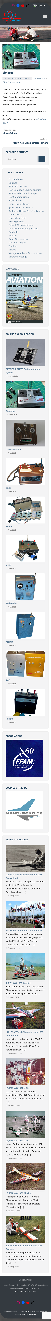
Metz (8, 567)
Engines (13, 183)
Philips (9, 721)
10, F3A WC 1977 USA (17, 1043)
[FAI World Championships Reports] (25, 857)
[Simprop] (25, 385)
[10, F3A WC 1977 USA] (25, 1015)
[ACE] (25, 654)
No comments (15, 82)
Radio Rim (11, 605)
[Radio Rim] (25, 577)
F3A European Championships (25, 190)
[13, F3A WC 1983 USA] (25, 1067)
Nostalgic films (16, 221)
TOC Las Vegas (17, 242)
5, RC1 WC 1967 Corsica (18, 938)
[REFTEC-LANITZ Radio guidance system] (25, 343)
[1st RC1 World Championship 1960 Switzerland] (25, 801)
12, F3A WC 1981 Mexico (18, 1148)
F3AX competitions (19, 197)
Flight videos (15, 200)
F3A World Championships (23, 193)
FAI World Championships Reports (24, 885)
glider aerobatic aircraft (21, 207)
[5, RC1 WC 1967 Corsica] (25, 910)
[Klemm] (25, 616)
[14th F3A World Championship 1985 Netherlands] (25, 959)
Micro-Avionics (13, 451)
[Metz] (25, 539)
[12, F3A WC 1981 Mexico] (25, 1120)
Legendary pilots (17, 218)
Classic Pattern (25, 1266)
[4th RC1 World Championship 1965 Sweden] (25, 1172)
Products (13, 232)
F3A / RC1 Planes (18, 186)
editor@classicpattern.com (25, 1246)
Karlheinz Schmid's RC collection (17, 78)
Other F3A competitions (21, 225)
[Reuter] (25, 500)
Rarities (13, 235)
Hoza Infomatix (30, 1269)
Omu (8, 490)
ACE (8, 682)
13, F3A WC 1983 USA (17, 1095)
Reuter (9, 528)
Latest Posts (15, 214)
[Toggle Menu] (45, 16)
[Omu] (25, 462)
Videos (12, 249)
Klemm (9, 644)
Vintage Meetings (18, 256)
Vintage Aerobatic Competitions (25, 253)
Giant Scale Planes (19, 204)
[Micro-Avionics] (25, 423)
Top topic (13, 246)
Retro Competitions (19, 239)
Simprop (10, 413)
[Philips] (25, 692)
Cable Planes (16, 179)
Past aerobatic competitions (23, 228)
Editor (4, 82)
